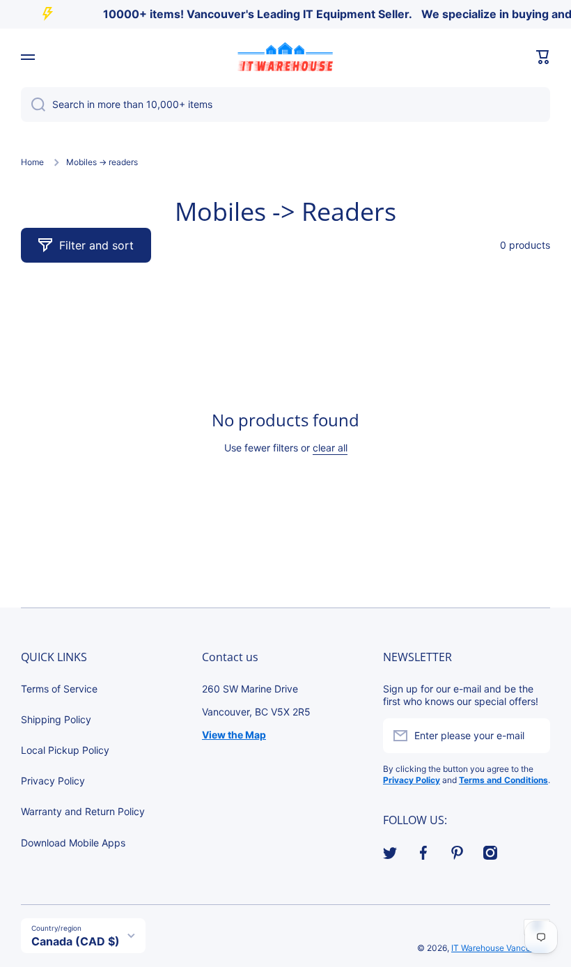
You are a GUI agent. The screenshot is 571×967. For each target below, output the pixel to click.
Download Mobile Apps (73, 843)
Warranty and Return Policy (83, 811)
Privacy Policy (53, 781)
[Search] (33, 104)
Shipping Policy (56, 719)
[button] (543, 57)
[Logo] (285, 57)
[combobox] (285, 104)
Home (32, 162)
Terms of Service (59, 689)
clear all (330, 448)
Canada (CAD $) (75, 941)
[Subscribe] (532, 735)
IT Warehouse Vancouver (499, 948)
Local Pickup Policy (65, 750)
